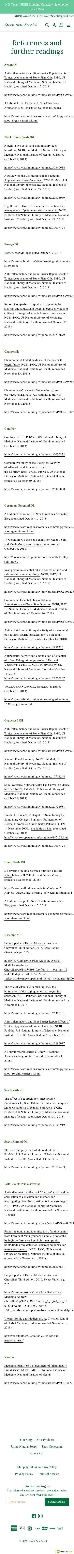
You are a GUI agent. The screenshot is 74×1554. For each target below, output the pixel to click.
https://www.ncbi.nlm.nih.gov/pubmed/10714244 (34, 776)
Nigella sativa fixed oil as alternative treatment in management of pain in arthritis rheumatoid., (34, 208)
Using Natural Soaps (24, 1446)
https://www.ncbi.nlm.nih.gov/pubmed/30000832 (34, 454)
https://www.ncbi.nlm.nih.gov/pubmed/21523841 (34, 1267)
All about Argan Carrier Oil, (21, 103)
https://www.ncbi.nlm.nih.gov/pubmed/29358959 (34, 197)
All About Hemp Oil (16, 901)
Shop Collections (52, 1446)
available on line (41, 828)
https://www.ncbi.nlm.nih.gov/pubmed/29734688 (34, 806)
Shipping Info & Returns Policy (37, 1467)
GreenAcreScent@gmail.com (55, 16)
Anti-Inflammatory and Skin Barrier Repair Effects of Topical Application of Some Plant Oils (36, 75)
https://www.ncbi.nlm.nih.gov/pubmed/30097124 (34, 227)
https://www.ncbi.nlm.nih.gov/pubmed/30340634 (34, 167)
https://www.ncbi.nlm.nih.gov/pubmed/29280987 (34, 1043)
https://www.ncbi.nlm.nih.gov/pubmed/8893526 (33, 647)
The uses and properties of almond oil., (28, 1150)
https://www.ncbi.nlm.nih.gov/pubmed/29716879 (34, 335)
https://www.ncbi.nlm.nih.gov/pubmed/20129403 (34, 1167)
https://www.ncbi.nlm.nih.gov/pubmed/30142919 (34, 1125)
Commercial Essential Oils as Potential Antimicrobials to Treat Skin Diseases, (28, 602)
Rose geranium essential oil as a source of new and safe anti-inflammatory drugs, (35, 572)
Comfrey (9, 437)
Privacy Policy (24, 1474)
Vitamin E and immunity (19, 759)
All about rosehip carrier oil (21, 1052)
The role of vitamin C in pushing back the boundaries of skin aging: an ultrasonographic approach (32, 991)
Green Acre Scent (38, 1541)
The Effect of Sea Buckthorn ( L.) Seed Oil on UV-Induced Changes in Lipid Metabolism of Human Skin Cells (36, 1102)
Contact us (37, 1453)
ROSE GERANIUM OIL (20, 686)
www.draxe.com (36, 544)
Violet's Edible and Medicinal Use (25, 1318)
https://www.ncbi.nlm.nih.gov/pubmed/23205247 (34, 678)
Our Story (26, 1439)
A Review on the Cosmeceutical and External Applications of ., (32, 178)
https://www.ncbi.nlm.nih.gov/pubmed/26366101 (34, 1013)
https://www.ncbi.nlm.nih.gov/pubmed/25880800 (34, 489)
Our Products (45, 1439)
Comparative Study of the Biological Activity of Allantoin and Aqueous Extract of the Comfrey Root (32, 467)
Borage (8, 253)
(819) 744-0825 (25, 16)
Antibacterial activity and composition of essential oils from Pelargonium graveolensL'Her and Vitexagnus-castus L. (35, 660)
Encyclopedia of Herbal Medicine (25, 943)
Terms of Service (48, 1474)
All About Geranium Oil (19, 514)
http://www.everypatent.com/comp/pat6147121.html (36, 837)
